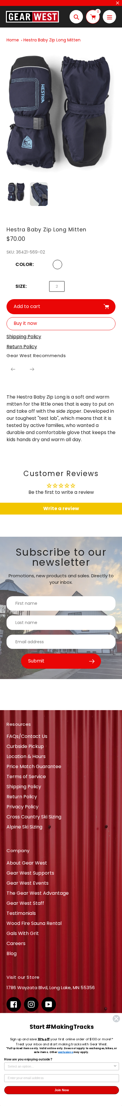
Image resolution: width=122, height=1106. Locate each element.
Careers (16, 943)
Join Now (61, 1090)
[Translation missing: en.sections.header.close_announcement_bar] (118, 3)
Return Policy (22, 796)
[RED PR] (57, 264)
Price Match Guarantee (34, 766)
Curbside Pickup (25, 746)
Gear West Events (28, 883)
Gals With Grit (23, 933)
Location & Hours (26, 756)
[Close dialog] (116, 1019)
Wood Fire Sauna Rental (34, 923)
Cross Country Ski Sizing (34, 816)
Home (13, 40)
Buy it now (25, 323)
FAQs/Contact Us (27, 736)
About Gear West (27, 863)
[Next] (31, 369)
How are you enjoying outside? (28, 1059)
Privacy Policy (22, 806)
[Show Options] (115, 1066)
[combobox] (60, 1066)
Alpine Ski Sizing (24, 826)
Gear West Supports (30, 873)
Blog (12, 953)
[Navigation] (109, 16)
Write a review (61, 508)
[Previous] (13, 369)
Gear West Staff (25, 903)
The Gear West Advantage (38, 893)
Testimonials (21, 913)
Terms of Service (26, 776)
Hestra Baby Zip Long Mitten (52, 40)
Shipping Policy (24, 786)
